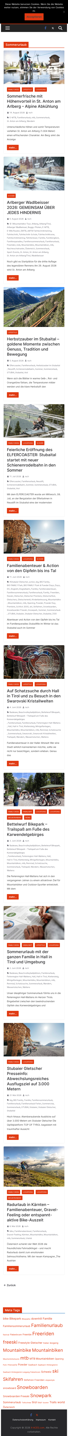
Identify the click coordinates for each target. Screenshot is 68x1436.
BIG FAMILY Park (15, 585)
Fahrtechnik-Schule (28, 234)
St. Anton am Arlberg (16, 121)
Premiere (11, 606)
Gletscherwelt (24, 599)
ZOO (54, 613)
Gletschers (12, 599)
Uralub (29, 1238)
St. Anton (24, 252)
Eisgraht (14, 589)
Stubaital (19, 372)
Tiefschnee (26, 1402)
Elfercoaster (15, 365)
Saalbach (32, 1365)
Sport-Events (13, 252)
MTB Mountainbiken (42, 1358)
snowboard (9, 1388)
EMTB (23, 231)
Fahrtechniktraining (16, 238)
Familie (41, 238)
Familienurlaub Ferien (31, 1103)
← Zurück (10, 1285)
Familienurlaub (24, 117)
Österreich (30, 248)
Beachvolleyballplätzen (29, 712)
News (27, 818)
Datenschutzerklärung (23, 1419)
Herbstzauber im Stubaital (48, 365)
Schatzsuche (55, 730)
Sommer (39, 369)
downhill (36, 1318)
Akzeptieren (34, 16)
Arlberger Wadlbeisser (17, 227)
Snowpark (32, 610)
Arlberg (35, 223)
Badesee (14, 712)
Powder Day (49, 603)
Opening (31, 603)
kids (18, 245)
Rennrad (44, 730)
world (61, 1402)
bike (12, 1231)
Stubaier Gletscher (33, 613)
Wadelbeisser (38, 255)
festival (6, 1335)
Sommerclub (48, 1103)
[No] (64, 11)
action (32, 582)
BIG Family (45, 582)
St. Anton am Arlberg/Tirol (19, 255)
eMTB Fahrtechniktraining (39, 231)
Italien (46, 1343)
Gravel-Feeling (14, 1234)
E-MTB (13, 117)
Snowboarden (49, 606)
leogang (54, 1343)
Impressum (41, 1419)
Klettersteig (29, 726)
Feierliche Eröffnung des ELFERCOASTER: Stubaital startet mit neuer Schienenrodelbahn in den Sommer (31, 460)
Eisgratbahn (24, 589)
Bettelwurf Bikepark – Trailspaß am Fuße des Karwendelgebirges (27, 718)
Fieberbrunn (16, 1334)
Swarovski (27, 733)
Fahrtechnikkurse (46, 234)
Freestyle (24, 1342)
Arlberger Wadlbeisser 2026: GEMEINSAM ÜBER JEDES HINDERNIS (31, 207)
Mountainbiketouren (11, 1359)
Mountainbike (27, 245)
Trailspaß (11, 737)
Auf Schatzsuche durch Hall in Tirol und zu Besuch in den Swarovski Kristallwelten (34, 695)
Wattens (45, 737)
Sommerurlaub (43, 117)
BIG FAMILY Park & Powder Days (39, 585)
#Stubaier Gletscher (19, 582)
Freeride (27, 1334)
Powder (39, 603)
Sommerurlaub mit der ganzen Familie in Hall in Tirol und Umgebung (29, 956)
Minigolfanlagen (42, 726)
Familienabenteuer (47, 589)
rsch (31, 112)
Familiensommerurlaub (34, 241)
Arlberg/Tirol (45, 223)
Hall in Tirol (18, 726)
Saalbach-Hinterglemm (48, 1365)
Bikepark (15, 1318)
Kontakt (52, 1419)
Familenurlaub (14, 723)
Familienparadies (15, 241)
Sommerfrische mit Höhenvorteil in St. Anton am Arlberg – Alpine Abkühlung (34, 101)
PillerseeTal (12, 1365)
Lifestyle (27, 90)
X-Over (11, 196)
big (37, 582)
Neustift (11, 369)
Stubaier (20, 613)
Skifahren (37, 606)
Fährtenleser (31, 238)
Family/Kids (13, 90)
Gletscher (18, 596)
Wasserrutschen (32, 737)
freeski (10, 596)
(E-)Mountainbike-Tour (20, 223)
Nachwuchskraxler (15, 248)
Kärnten (25, 1234)
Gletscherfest (49, 596)
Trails (53, 1402)
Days (57, 585)
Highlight (27, 812)
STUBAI (10, 372)
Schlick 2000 (22, 606)
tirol (26, 372)
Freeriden (11, 245)
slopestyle (50, 1380)
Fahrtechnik (12, 234)
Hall (10, 726)
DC (8, 589)
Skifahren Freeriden (34, 1380)
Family (46, 592)
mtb (33, 117)
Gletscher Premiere (33, 596)
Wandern (31, 121)
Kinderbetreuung (39, 599)
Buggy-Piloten (34, 227)
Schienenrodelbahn (25, 369)
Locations (41, 90)
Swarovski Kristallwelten (44, 733)
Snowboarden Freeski (17, 610)
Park (5, 1365)
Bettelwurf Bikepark (50, 712)
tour (40, 1402)
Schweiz (46, 1371)
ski (31, 606)
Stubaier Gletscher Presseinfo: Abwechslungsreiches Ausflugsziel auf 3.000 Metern (28, 1078)
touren (46, 1402)
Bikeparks (26, 1319)
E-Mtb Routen (13, 231)
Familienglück (52, 238)
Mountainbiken (42, 245)
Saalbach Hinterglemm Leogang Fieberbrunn (21, 1372)
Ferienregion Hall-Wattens (48, 723)
